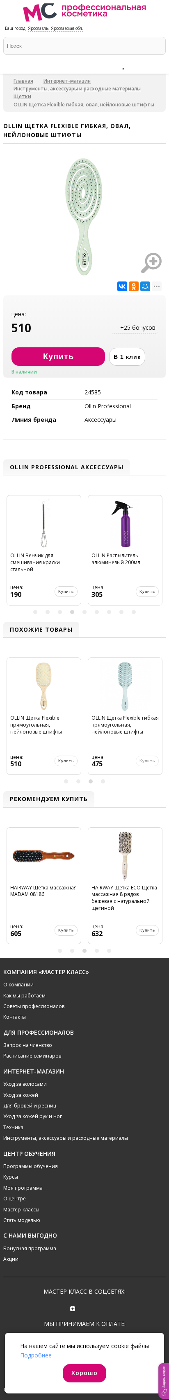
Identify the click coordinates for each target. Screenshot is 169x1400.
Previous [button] (11, 553)
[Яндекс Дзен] (72, 1307)
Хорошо (84, 1373)
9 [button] (134, 612)
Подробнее (36, 1355)
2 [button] (47, 612)
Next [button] (158, 553)
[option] (46, 553)
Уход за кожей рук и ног (32, 1116)
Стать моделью (21, 1220)
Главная (23, 80)
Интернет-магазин (67, 80)
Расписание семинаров (32, 1055)
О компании (18, 984)
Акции (10, 1259)
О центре (14, 1198)
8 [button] (121, 612)
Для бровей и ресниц (29, 1105)
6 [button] (97, 612)
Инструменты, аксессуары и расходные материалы (77, 88)
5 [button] (84, 612)
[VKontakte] (96, 1307)
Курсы (10, 1176)
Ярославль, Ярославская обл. (55, 28)
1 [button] (35, 612)
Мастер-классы (21, 1209)
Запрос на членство (27, 1045)
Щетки (22, 96)
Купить (69, 591)
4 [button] (72, 612)
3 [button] (60, 612)
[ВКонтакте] (122, 286)
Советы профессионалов (33, 1006)
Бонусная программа (29, 1248)
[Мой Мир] (145, 286)
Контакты (14, 1016)
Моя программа (23, 1187)
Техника (13, 1127)
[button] (163, 1381)
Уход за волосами (25, 1083)
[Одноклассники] (134, 286)
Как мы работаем (24, 995)
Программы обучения (30, 1166)
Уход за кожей (20, 1095)
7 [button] (109, 612)
